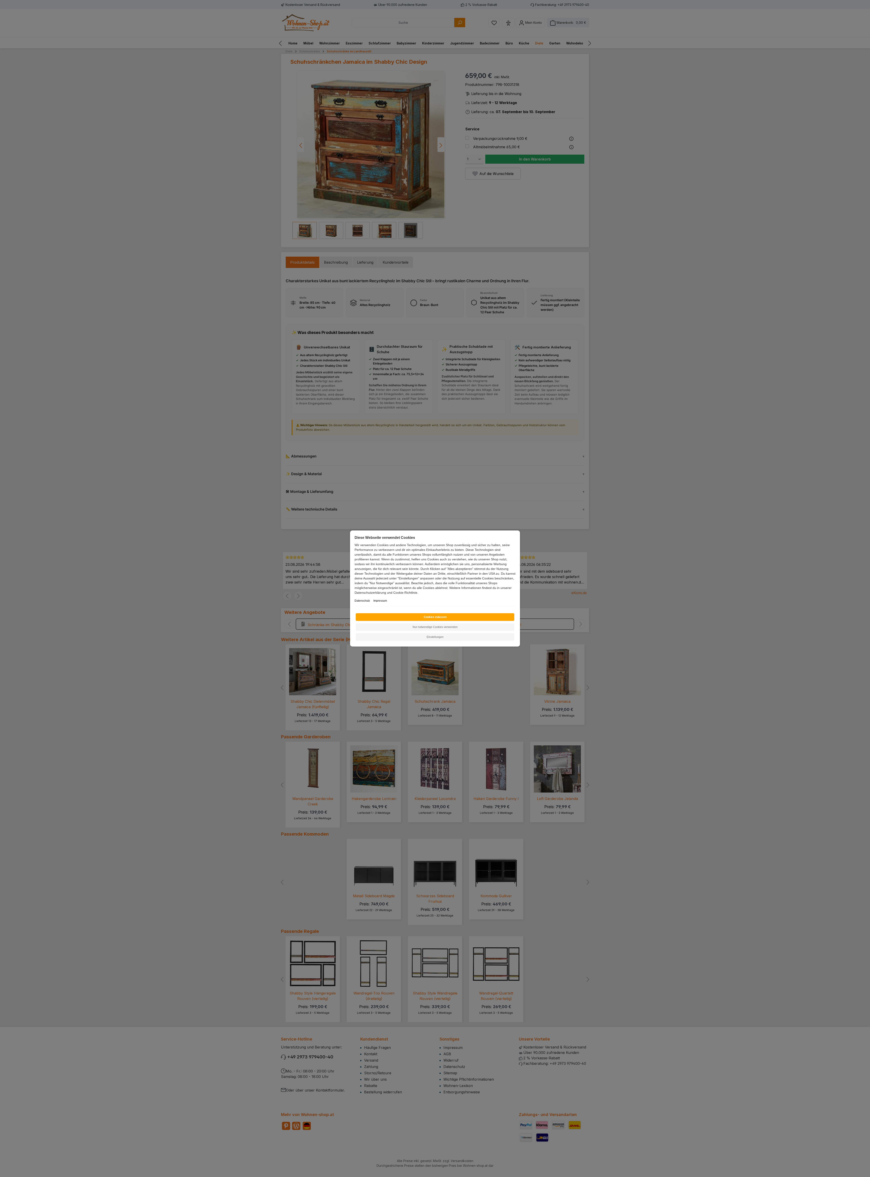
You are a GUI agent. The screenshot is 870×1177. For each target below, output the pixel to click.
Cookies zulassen (435, 617)
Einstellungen (435, 637)
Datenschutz (362, 600)
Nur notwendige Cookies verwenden (435, 627)
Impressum (380, 600)
